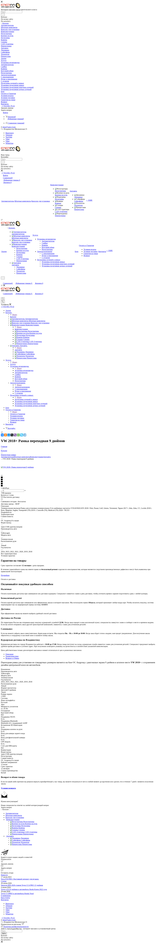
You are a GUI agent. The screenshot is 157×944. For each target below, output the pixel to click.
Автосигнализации (22, 387)
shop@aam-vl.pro (9, 127)
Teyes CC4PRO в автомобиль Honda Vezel (17, 893)
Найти (4, 933)
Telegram (9, 135)
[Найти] (3, 14)
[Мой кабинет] (2, 281)
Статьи (3, 881)
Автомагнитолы (7, 457)
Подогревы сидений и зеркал (26, 399)
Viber (8, 139)
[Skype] (21, 435)
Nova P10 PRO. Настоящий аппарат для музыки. (20, 879)
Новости (4, 875)
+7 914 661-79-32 (8, 106)
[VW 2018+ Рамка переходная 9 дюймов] (17, 467)
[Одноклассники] (5, 435)
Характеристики (12, 656)
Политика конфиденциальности (16, 927)
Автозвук (18, 350)
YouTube (9, 137)
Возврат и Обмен (12, 658)
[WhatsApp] (18, 435)
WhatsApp (9, 143)
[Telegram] (24, 435)
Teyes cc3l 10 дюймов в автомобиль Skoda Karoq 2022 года (24, 889)
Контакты (5, 900)
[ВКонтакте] (2, 435)
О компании (6, 896)
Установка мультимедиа (24, 370)
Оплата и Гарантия (17, 414)
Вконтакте (10, 133)
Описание (9, 654)
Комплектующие (21, 329)
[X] (12, 435)
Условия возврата (8, 788)
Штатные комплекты (22, 457)
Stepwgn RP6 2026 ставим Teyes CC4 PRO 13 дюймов (22, 885)
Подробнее (5, 575)
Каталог (13, 317)
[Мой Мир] (8, 435)
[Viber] (15, 435)
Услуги (13, 364)
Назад (14, 315)
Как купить (5, 898)
